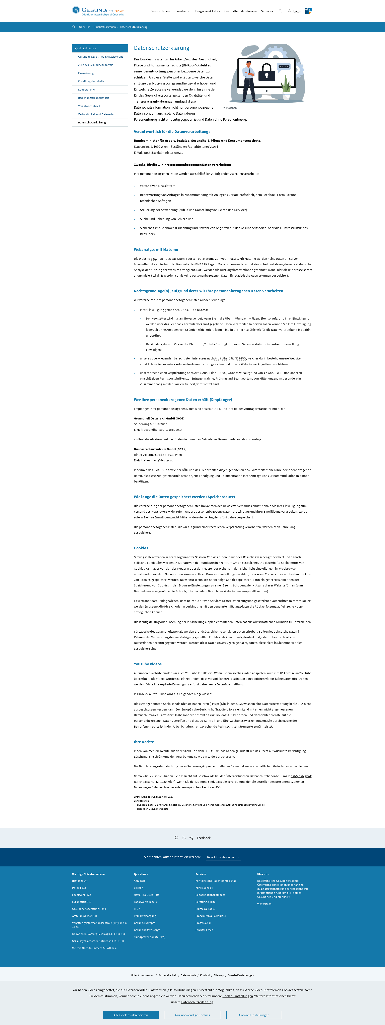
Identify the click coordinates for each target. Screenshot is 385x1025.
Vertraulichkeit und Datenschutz (97, 114)
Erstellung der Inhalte (91, 81)
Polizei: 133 (79, 888)
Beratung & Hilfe (206, 902)
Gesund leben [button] (160, 11)
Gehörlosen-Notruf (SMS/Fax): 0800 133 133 (98, 934)
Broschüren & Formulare (211, 916)
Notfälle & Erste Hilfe (146, 895)
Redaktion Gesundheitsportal (153, 808)
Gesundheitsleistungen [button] (240, 11)
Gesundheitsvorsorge (147, 930)
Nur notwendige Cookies (192, 1015)
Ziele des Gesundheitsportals (95, 65)
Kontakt (205, 975)
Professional (203, 923)
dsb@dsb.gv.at (301, 776)
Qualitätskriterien (105, 27)
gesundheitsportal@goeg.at (163, 430)
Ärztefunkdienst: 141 (84, 916)
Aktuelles (140, 880)
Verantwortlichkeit (89, 106)
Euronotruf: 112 (81, 902)
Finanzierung (86, 73)
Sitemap (219, 975)
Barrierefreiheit (167, 975)
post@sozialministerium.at (163, 152)
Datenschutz (188, 975)
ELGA (137, 909)
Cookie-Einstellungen (238, 996)
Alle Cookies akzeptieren (130, 1015)
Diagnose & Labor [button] (207, 11)
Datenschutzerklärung (197, 1002)
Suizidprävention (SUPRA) (149, 937)
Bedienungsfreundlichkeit (93, 98)
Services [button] (267, 11)
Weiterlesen (264, 904)
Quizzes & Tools (205, 909)
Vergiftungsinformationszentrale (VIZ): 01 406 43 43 (99, 925)
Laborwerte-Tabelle (146, 902)
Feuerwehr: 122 (81, 895)
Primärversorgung (145, 916)
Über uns (84, 27)
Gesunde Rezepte (144, 923)
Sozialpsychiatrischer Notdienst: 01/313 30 (98, 941)
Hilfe (134, 975)
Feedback (204, 838)
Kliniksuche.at (204, 888)
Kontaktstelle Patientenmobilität (216, 880)
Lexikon (138, 888)
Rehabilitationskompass (210, 895)
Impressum (148, 975)
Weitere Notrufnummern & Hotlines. (94, 948)
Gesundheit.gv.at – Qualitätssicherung (100, 56)
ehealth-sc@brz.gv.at (158, 460)
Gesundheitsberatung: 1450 (89, 909)
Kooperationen (87, 89)
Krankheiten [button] (182, 11)
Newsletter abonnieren (222, 857)
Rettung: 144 (80, 880)
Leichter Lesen (204, 930)
